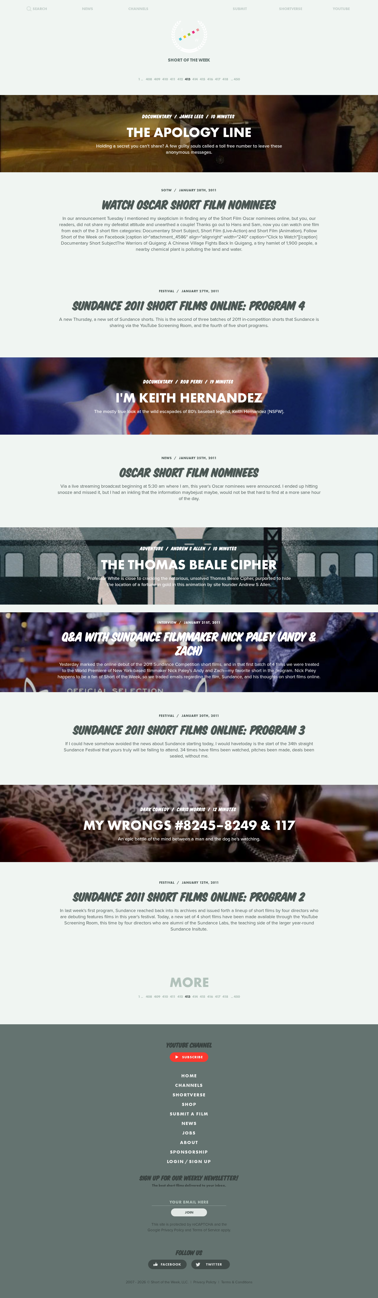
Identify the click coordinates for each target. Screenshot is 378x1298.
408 (149, 79)
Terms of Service (206, 1230)
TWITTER (214, 1264)
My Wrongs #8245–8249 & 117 (189, 825)
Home (189, 1076)
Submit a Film (189, 1114)
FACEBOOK (171, 1264)
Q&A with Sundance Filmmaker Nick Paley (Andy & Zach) (189, 643)
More (189, 982)
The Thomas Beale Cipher (189, 564)
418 (225, 79)
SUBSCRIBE (192, 1057)
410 (165, 79)
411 (172, 79)
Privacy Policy (172, 1230)
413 (187, 79)
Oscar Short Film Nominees (189, 471)
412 (180, 79)
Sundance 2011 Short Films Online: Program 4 (189, 305)
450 (237, 79)
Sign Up (200, 1161)
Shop (189, 1104)
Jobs (189, 1133)
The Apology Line (189, 132)
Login (175, 1161)
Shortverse (189, 1095)
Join (189, 1212)
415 (202, 79)
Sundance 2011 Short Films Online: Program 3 (189, 729)
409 (157, 79)
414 (195, 79)
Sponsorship (189, 1152)
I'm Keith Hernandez (189, 398)
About (189, 1142)
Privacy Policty (204, 1282)
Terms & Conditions (237, 1282)
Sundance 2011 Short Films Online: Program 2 (189, 896)
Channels (189, 1085)
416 (210, 79)
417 (217, 79)
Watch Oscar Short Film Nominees (189, 204)
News (189, 1123)
